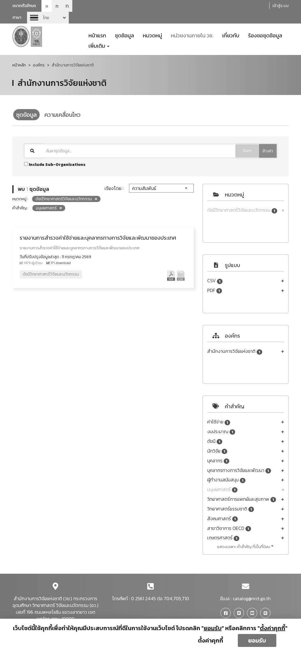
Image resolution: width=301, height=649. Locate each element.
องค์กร (39, 65)
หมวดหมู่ (152, 35)
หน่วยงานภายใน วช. (192, 35)
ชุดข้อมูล (124, 35)
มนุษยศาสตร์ (221, 489)
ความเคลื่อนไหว (62, 114)
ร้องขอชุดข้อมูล (265, 35)
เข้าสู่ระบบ (280, 6)
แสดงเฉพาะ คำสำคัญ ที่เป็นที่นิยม (244, 547)
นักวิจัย (216, 451)
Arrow (48, 18)
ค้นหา (247, 151)
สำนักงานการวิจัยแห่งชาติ (233, 351)
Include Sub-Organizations (57, 164)
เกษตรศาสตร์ (222, 537)
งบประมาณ (220, 431)
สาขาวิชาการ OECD (228, 528)
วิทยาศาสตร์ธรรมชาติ (229, 508)
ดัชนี (213, 441)
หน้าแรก (97, 35)
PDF (213, 290)
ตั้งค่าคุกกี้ (210, 640)
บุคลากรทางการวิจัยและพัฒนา (238, 470)
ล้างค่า (267, 151)
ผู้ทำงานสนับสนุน (225, 479)
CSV (213, 280)
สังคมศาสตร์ (221, 518)
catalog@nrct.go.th (252, 598)
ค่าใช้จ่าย (217, 421)
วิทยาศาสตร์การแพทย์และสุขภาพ (240, 499)
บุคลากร (217, 460)
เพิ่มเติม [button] (97, 45)
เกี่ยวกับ (230, 35)
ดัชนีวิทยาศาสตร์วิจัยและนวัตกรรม (241, 210)
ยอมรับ (257, 640)
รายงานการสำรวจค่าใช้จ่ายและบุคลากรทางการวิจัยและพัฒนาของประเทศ (98, 238)
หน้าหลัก (19, 65)
